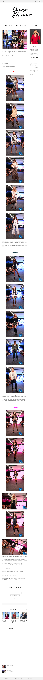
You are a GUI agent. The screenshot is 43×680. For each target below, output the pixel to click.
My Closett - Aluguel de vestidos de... (5, 621)
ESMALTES (33, 66)
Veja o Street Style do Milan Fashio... (23, 621)
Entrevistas (31, 67)
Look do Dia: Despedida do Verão (13, 621)
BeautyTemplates (18, 678)
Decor (34, 63)
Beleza (31, 63)
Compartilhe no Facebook (15, 590)
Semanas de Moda (34, 69)
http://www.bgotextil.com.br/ (15, 579)
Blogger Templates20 (29, 678)
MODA (16, 598)
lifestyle (31, 71)
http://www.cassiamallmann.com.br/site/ (18, 578)
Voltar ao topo (37, 678)
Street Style (32, 70)
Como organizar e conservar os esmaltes (10, 667)
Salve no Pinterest (16, 595)
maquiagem (32, 73)
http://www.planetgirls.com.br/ (14, 581)
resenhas (31, 74)
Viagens (37, 70)
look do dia (35, 71)
